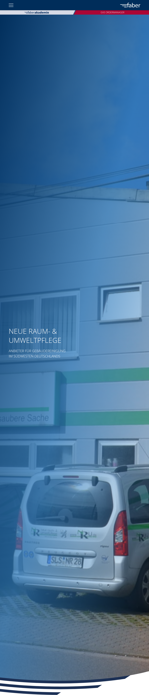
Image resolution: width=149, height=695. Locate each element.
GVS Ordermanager (112, 12)
